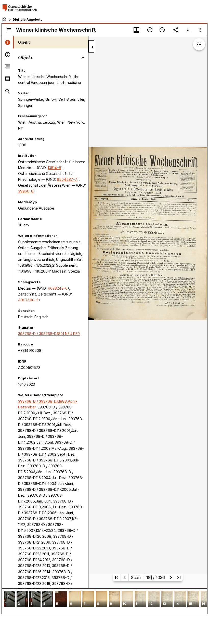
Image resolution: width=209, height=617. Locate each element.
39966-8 (25, 191)
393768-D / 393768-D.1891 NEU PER (49, 333)
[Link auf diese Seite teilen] (175, 30)
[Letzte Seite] (179, 577)
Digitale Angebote (28, 19)
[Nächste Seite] (171, 577)
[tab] (8, 42)
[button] (9, 599)
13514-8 (54, 167)
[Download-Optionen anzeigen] (188, 30)
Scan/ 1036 (148, 577)
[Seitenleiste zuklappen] (92, 47)
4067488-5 (28, 300)
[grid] (104, 601)
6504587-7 (67, 179)
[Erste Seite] (117, 577)
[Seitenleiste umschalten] (9, 30)
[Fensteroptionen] (200, 30)
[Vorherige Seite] (125, 577)
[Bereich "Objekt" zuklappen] (83, 58)
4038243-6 (58, 288)
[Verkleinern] (162, 30)
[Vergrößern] (150, 30)
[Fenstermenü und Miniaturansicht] (136, 30)
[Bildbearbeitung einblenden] (199, 44)
